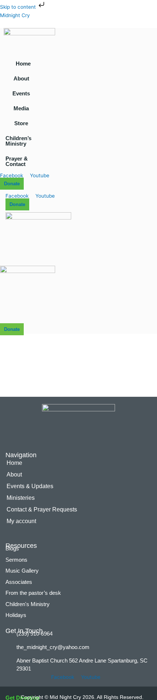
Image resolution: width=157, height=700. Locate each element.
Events (21, 93)
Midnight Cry (15, 15)
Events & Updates (30, 486)
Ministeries (21, 498)
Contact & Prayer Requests (42, 509)
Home (23, 63)
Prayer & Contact (16, 161)
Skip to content (18, 7)
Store (21, 123)
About (21, 78)
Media (21, 108)
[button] (23, 78)
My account (21, 521)
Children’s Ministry (18, 141)
